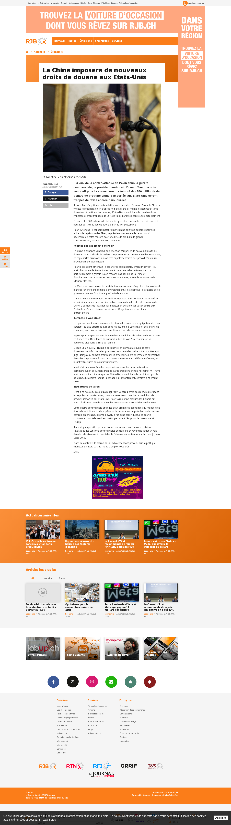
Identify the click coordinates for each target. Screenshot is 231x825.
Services (117, 40)
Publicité (124, 717)
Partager (52, 192)
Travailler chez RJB (128, 721)
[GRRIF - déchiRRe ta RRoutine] (128, 766)
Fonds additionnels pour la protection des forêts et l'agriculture (41, 607)
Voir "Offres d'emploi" (161, 648)
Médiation (124, 729)
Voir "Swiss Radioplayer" (82, 648)
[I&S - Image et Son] (155, 766)
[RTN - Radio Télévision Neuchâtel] (74, 766)
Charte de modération (130, 733)
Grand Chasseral (64, 721)
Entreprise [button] (44, 3)
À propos (124, 706)
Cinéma (91, 710)
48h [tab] (32, 578)
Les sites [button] (32, 3)
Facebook (53, 682)
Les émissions (63, 706)
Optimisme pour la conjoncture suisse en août (79, 607)
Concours (61, 753)
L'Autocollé (62, 745)
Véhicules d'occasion (128, 3)
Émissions (86, 40)
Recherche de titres (66, 714)
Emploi (64, 3)
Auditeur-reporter (196, 3)
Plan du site (62, 798)
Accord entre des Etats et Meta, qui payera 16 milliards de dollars (160, 543)
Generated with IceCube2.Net (165, 795)
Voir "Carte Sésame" (43, 648)
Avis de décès (94, 733)
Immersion (62, 725)
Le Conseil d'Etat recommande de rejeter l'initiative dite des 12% (119, 543)
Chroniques (102, 40)
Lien (50, 205)
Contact (123, 737)
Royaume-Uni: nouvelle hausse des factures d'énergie (79, 543)
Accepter (220, 817)
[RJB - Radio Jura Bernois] (48, 766)
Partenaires (125, 725)
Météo (91, 717)
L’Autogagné (62, 741)
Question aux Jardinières (68, 737)
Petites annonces (96, 721)
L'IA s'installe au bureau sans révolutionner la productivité (41, 543)
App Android (150, 682)
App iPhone (130, 682)
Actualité (39, 51)
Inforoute (55, 3)
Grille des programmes (67, 717)
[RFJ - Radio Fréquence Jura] (101, 766)
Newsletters (111, 682)
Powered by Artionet (141, 795)
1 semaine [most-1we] (47, 578)
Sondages (61, 749)
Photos (72, 40)
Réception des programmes (132, 710)
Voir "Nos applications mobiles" (122, 648)
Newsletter (125, 741)
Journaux (59, 40)
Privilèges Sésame (109, 3)
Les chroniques (64, 710)
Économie (57, 51)
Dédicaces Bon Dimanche (68, 729)
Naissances (74, 3)
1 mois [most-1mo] (62, 578)
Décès (83, 3)
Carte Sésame (94, 3)
